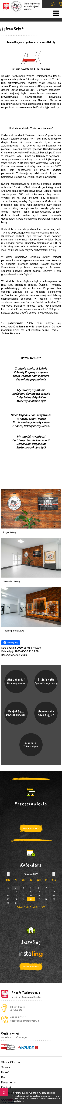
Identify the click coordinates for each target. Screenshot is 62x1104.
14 (46, 892)
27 (39, 899)
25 (23, 899)
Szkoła (5, 1067)
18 (23, 895)
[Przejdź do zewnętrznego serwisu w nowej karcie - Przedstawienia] (31, 791)
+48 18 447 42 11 (58, 4)
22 (54, 895)
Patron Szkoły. (13, 29)
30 (8, 903)
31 (16, 903)
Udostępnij (12, 642)
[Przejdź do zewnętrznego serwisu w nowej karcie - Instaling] (31, 930)
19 (31, 895)
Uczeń (5, 1072)
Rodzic (5, 1077)
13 (39, 892)
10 (16, 892)
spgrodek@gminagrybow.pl (53, 4)
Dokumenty (8, 1082)
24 (16, 899)
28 (46, 899)
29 (54, 899)
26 (31, 899)
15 (54, 892)
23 (8, 899)
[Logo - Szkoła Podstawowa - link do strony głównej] (21, 6)
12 (31, 892)
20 (39, 895)
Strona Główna (10, 1062)
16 (8, 895)
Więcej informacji (31, 828)
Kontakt (6, 1087)
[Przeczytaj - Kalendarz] (31, 853)
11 (23, 892)
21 (46, 895)
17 (16, 895)
